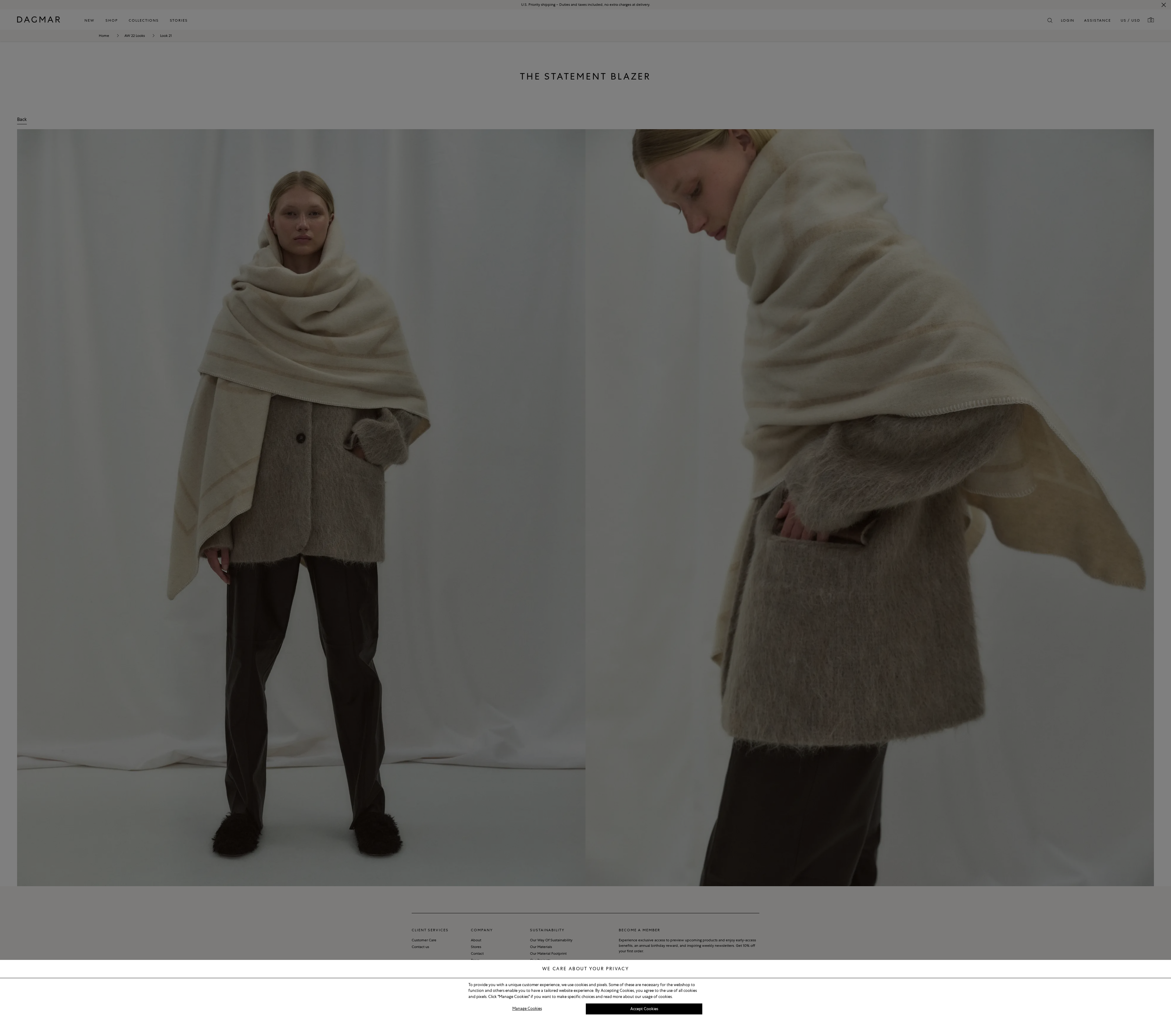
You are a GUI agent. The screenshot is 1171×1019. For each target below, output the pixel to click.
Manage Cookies (527, 1008)
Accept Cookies (644, 1008)
